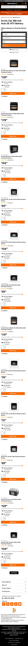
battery (2, 17)
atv (6, 17)
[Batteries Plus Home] (12, 3)
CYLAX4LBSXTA (4, 283)
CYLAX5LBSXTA (4, 197)
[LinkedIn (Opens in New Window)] (11, 604)
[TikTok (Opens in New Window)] (15, 604)
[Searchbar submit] (25, 6)
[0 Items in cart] (25, 3)
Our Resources (6, 591)
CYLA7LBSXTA (4, 412)
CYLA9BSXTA (4, 369)
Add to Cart (13, 93)
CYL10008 (3, 69)
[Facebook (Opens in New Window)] (3, 604)
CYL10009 (3, 112)
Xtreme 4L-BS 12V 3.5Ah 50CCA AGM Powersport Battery (10, 285)
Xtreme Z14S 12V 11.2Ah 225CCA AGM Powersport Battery (11, 500)
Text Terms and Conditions (14, 642)
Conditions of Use (19, 638)
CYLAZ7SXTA (4, 455)
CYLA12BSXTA (4, 540)
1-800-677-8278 (9, 598)
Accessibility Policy (9, 638)
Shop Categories (6, 582)
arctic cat (10, 17)
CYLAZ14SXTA (4, 498)
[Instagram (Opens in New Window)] (7, 604)
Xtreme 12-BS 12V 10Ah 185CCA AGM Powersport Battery (10, 543)
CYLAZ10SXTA (4, 240)
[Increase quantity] (5, 89)
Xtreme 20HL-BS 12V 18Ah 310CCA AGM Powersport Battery (11, 157)
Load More (14, 573)
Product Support (6, 588)
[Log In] (22, 3)
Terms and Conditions (14, 640)
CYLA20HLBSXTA (4, 155)
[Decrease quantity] (5, 90)
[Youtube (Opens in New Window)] (19, 604)
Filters (13, 50)
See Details (19, 13)
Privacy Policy (14, 644)
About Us (4, 585)
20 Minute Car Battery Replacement (14, 1)
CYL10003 (3, 326)
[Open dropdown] (22, 79)
